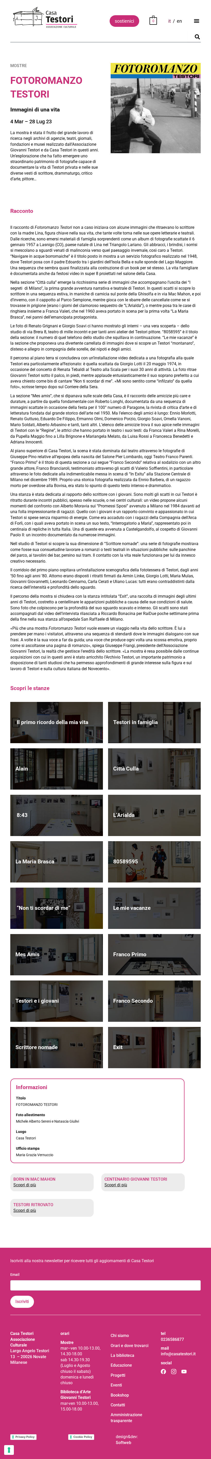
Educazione (121, 1365)
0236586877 (172, 1339)
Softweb (123, 1442)
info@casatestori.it (178, 1353)
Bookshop (120, 1395)
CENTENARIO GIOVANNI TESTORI (135, 1179)
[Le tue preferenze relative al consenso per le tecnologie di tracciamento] (9, 1450)
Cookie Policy (82, 1437)
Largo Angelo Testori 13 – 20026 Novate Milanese (29, 1356)
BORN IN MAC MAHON (34, 1179)
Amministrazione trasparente (126, 1417)
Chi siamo (120, 1335)
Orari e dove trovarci (129, 1345)
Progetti (118, 1375)
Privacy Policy (24, 1437)
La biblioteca (122, 1355)
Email (15, 1274)
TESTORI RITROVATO (33, 1204)
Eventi (116, 1385)
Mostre (18, 65)
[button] (196, 21)
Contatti (118, 1405)
